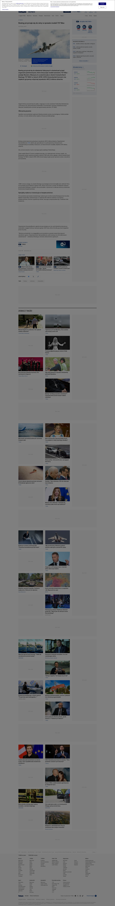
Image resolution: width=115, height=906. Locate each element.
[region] (57, 5)
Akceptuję (102, 3)
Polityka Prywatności (5, 9)
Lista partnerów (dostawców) (54, 6)
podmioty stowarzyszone (19, 3)
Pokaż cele (102, 7)
